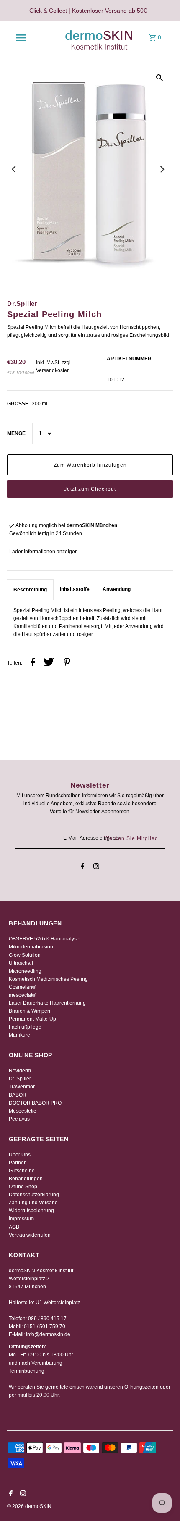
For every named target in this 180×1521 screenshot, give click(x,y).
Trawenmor (22, 1087)
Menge (16, 433)
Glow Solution (25, 955)
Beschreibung (30, 590)
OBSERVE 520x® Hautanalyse (44, 939)
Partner (17, 1163)
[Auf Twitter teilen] (49, 663)
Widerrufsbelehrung (31, 1211)
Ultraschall (21, 963)
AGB (14, 1227)
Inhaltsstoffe (75, 589)
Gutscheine (22, 1171)
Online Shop (23, 1187)
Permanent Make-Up (32, 1019)
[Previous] (14, 169)
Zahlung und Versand (33, 1203)
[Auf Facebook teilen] (33, 663)
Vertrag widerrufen (30, 1235)
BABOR (17, 1095)
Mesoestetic (22, 1111)
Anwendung (117, 589)
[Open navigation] (21, 37)
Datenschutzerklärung (34, 1195)
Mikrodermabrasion (31, 947)
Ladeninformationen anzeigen (43, 551)
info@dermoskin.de (48, 1334)
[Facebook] (82, 867)
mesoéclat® (22, 995)
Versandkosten (53, 370)
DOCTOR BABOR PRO (35, 1103)
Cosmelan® (22, 987)
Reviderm (20, 1071)
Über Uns (20, 1155)
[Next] (161, 169)
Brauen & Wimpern (30, 1011)
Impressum (21, 1219)
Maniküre (19, 1035)
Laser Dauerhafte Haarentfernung (47, 1003)
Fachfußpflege (25, 1027)
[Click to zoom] (159, 77)
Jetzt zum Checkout (90, 489)
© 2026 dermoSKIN (29, 1506)
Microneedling (25, 971)
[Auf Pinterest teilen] (67, 663)
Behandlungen (26, 1179)
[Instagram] (96, 867)
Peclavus (19, 1119)
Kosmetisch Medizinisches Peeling (48, 979)
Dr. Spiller (20, 1079)
